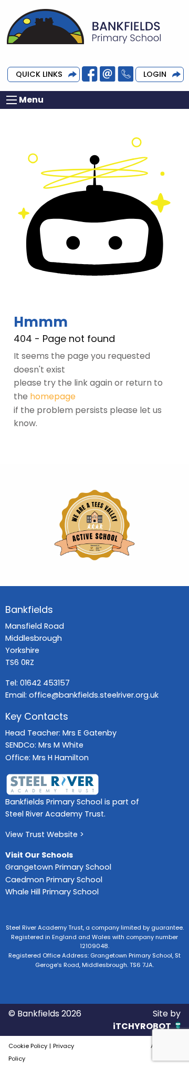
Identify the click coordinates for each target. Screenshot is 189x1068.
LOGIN (154, 74)
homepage (53, 396)
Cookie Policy (27, 1046)
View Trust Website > (44, 834)
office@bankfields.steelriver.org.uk (94, 695)
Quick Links (39, 74)
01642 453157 (45, 683)
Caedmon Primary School (53, 879)
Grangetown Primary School (58, 867)
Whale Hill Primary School (52, 891)
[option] (94, 525)
